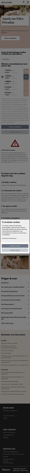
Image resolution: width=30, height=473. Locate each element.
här (17, 238)
